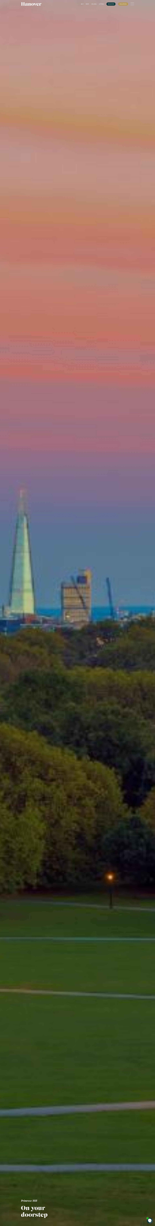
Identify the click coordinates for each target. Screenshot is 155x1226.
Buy (82, 4)
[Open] (132, 4)
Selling (94, 4)
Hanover (31, 4)
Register (111, 4)
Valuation (123, 4)
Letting (101, 4)
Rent (87, 4)
